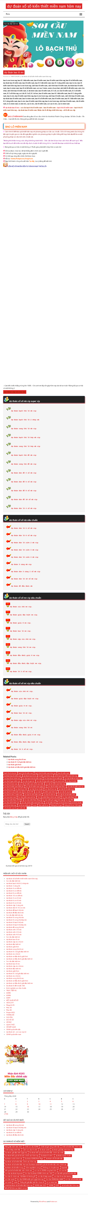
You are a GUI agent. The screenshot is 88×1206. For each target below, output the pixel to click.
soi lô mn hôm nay (10, 805)
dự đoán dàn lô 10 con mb (15, 908)
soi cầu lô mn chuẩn (36, 789)
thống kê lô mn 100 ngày (72, 805)
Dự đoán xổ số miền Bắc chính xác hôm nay (20, 1162)
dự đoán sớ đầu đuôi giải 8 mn (17, 981)
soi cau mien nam (10, 797)
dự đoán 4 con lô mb (13, 898)
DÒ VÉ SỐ (10, 1020)
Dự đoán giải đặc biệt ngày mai (16, 1153)
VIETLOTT (10, 1003)
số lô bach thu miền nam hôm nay (66, 776)
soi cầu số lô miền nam (12, 803)
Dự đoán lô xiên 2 (47, 1156)
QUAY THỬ (10, 1025)
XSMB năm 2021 (41, 1185)
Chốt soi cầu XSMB (32, 1147)
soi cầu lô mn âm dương (62, 1176)
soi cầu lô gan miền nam (12, 781)
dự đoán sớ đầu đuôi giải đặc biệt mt (19, 959)
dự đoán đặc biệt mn (13, 969)
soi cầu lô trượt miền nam (13, 792)
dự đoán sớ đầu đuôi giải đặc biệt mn (21, 767)
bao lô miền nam (63, 773)
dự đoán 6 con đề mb (13, 891)
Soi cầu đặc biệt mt (13, 937)
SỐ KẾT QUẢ (11, 1027)
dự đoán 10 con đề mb (14, 896)
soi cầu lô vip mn (65, 792)
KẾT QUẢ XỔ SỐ (12, 1000)
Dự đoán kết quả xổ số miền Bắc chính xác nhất (46, 1153)
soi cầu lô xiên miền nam (32, 794)
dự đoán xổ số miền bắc (54, 1159)
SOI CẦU (9, 1017)
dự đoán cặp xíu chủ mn (14, 392)
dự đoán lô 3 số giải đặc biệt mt (17, 952)
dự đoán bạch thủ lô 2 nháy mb (17, 883)
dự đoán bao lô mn (12, 108)
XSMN (8, 995)
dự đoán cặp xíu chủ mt (14, 942)
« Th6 (6, 1114)
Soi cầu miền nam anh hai (26, 797)
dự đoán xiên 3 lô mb (13, 930)
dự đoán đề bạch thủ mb (15, 910)
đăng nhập (14, 817)
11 (51, 1104)
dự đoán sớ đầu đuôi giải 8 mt (17, 956)
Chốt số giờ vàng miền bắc (50, 1147)
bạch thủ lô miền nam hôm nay (45, 773)
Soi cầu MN (69, 800)
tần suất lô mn (44, 805)
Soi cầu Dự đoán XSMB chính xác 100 (38, 1173)
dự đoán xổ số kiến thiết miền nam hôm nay (44, 6)
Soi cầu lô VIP (28, 792)
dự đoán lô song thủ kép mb (16, 920)
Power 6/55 (10, 1012)
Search (27, 824)
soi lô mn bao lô (63, 803)
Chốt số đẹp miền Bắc (13, 1150)
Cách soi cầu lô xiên (30, 1150)
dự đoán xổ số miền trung (14, 1168)
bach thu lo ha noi (10, 773)
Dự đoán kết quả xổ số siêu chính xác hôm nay (22, 1156)
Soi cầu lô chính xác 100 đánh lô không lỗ (20, 1176)
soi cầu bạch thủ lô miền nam (32, 778)
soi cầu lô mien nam (11, 784)
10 (39, 1104)
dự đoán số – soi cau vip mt (16, 1032)
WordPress (43, 1201)
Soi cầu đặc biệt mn (11, 24)
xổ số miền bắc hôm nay (70, 1185)
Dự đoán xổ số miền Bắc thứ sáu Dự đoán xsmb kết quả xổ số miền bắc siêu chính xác (36, 1165)
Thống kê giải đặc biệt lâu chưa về (32, 1182)
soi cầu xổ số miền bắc (73, 1179)
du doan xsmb (45, 1150)
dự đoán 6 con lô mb (13, 900)
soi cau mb (63, 1170)
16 (28, 1107)
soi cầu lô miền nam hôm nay (55, 784)
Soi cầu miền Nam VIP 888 (13, 800)
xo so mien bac (51, 1182)
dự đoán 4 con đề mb (13, 888)
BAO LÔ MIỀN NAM (15, 116)
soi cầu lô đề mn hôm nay (73, 778)
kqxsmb (64, 1168)
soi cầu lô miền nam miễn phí (14, 786)
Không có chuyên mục (51, 1168)
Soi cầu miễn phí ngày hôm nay (52, 800)
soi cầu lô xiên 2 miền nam (13, 794)
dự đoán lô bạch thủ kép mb (16, 925)
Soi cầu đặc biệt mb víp (14, 915)
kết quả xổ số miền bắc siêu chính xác (18, 1170)
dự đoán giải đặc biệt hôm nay (62, 1150)
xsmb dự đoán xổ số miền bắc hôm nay (19, 1185)
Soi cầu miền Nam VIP (69, 797)
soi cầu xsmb (10, 1179)
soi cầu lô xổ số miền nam (66, 794)
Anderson (53, 1201)
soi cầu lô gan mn (28, 781)
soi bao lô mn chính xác (12, 778)
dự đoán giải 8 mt (12, 947)
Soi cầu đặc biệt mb (13, 881)
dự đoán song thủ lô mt (14, 949)
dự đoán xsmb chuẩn (63, 1156)
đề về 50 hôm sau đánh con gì (16, 1188)
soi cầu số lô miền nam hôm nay (32, 803)
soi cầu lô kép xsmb (44, 1176)
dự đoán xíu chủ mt (13, 954)
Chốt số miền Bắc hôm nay (71, 1147)
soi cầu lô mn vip (50, 789)
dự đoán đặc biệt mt (13, 944)
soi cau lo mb (59, 781)
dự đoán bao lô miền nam (12, 776)
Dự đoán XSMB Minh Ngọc (34, 1159)
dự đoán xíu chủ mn (13, 976)
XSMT (8, 998)
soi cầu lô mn (8, 789)
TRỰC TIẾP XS (11, 990)
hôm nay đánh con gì (33, 1168)
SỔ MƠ (8, 1022)
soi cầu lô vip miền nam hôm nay (47, 792)
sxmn (35, 805)
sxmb (16, 1182)
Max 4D (9, 1010)
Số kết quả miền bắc (13, 1029)
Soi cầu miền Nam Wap (32, 800)
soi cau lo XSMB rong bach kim (45, 1170)
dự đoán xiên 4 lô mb (13, 935)
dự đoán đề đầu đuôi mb (15, 913)
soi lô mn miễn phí (25, 805)
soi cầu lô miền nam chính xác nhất (31, 784)
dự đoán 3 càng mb (13, 886)
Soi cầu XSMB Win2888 (54, 1179)
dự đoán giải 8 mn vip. (20, 623)
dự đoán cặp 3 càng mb (14, 905)
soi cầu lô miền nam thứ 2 (56, 786)
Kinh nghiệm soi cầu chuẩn (16, 988)
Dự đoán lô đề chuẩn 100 (15, 986)
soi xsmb (8, 1182)
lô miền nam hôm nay (45, 776)
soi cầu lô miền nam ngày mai (36, 786)
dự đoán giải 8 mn (14, 765)
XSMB (8, 993)
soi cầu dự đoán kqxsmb (14, 1173)
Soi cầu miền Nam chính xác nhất (49, 797)
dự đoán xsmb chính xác (14, 1159)
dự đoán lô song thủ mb (15, 917)
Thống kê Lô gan (56, 805)
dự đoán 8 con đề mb (13, 893)
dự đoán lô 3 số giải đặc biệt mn (19, 762)
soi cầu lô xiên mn (49, 794)
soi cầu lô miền (71, 781)
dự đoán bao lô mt (13, 939)
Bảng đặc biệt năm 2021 (14, 1147)
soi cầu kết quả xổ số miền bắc (65, 1173)
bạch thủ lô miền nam (65, 108)
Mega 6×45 (10, 1005)
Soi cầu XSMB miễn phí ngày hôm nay (30, 1179)
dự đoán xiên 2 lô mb (13, 932)
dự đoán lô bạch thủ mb (14, 922)
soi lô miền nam (50, 803)
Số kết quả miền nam (13, 1034)
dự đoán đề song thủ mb (15, 927)
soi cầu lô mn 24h (21, 789)
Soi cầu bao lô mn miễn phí (53, 778)
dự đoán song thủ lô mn (17, 759)
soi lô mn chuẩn (76, 803)
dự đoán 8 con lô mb (13, 903)
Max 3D (9, 1008)
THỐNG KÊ (10, 1015)
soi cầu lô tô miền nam (66, 789)
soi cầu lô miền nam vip (75, 786)
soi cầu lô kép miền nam (45, 781)
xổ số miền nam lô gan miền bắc (15, 808)
